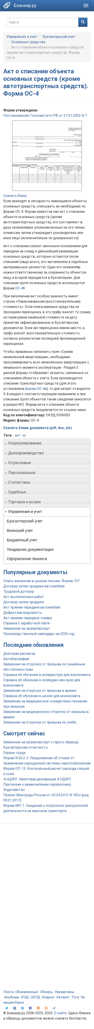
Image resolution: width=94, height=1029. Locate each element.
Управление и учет (22, 37)
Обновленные (26, 992)
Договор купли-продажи (23, 602)
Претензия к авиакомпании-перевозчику (37, 784)
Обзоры (46, 992)
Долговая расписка (19, 653)
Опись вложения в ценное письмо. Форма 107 (41, 581)
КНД (25, 997)
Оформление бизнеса (27, 559)
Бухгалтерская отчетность (25, 747)
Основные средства (28, 42)
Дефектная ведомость (22, 613)
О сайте (60, 1013)
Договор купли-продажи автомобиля (33, 586)
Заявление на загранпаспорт (26, 628)
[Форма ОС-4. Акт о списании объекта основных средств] (47, 155)
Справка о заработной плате (26, 623)
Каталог (63, 997)
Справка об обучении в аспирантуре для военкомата (47, 675)
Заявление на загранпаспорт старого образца (40, 742)
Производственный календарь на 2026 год (38, 634)
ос (24, 435)
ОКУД (35, 997)
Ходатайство (14, 790)
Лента (8, 992)
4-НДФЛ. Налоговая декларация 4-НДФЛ (37, 779)
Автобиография (16, 659)
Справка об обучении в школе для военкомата (41, 696)
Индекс (48, 997)
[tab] (47, 443)
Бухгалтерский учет (59, 37)
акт (18, 435)
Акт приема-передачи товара (27, 618)
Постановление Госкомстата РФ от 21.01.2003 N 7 (45, 115)
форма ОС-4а (36, 389)
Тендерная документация (30, 549)
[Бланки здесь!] (7, 5)
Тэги (75, 997)
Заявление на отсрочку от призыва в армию (40, 690)
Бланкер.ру (25, 5)
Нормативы (64, 992)
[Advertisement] (47, 878)
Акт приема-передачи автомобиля (31, 607)
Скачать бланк (15, 196)
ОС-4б (20, 288)
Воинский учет (20, 530)
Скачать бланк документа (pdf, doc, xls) (37, 428)
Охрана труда (14, 753)
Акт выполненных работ (23, 597)
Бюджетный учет (22, 540)
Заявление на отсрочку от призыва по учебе (39, 722)
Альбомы (11, 997)
